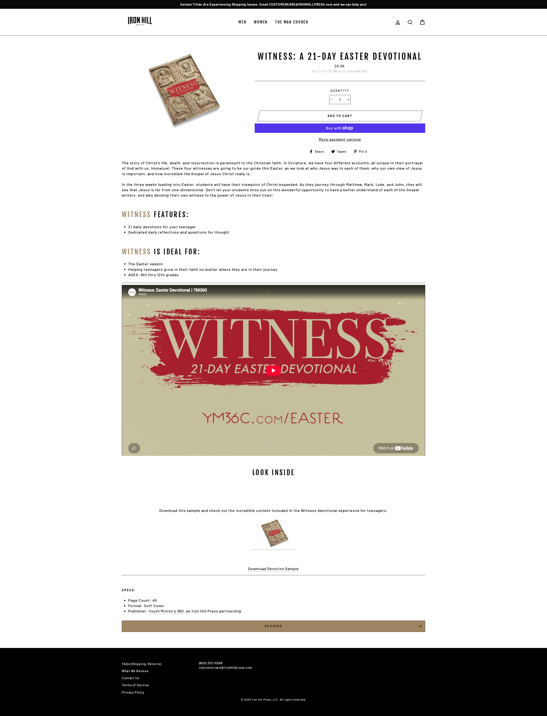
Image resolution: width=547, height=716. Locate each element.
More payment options (340, 139)
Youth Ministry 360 (166, 611)
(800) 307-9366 (211, 663)
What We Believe (135, 671)
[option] (273, 4)
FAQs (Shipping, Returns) (141, 664)
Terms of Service (135, 685)
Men (242, 22)
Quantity (340, 90)
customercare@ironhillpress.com (225, 667)
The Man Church (292, 22)
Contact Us (130, 678)
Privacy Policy (133, 692)
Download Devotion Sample (273, 568)
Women (261, 22)
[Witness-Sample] (273, 534)
